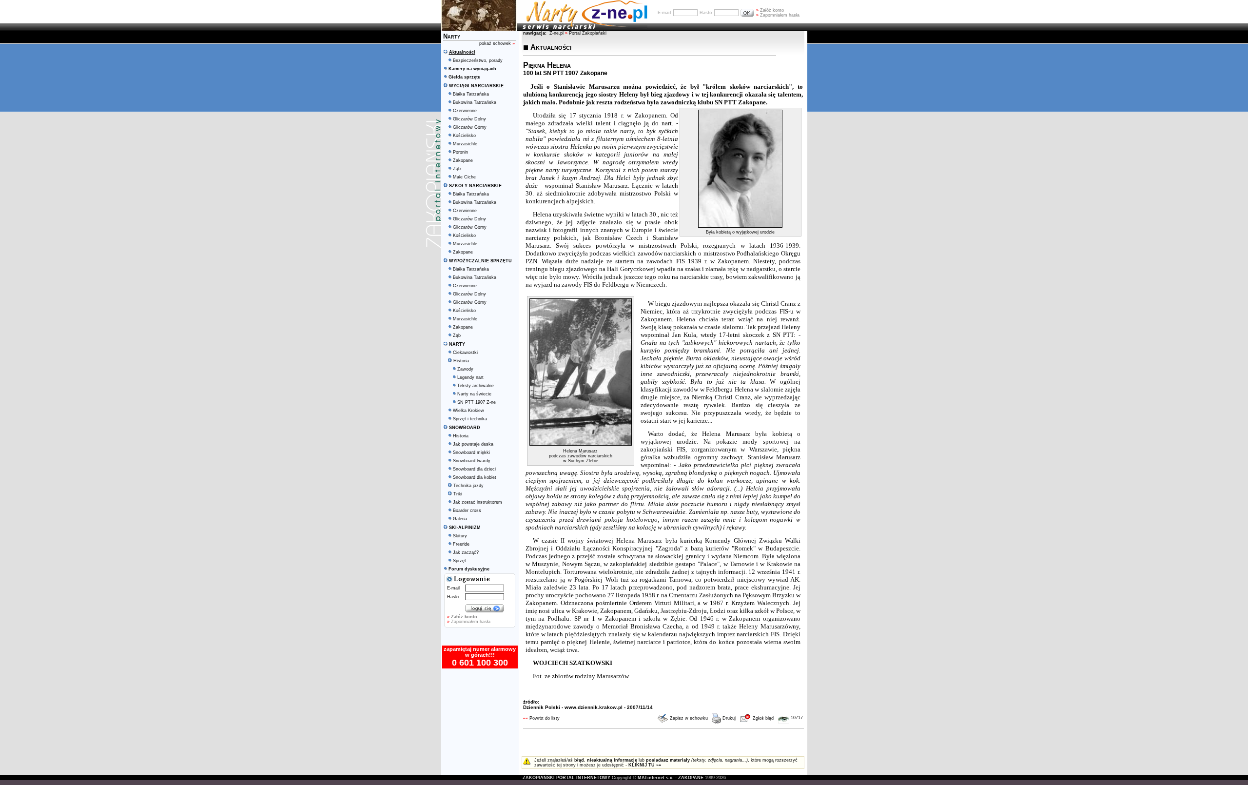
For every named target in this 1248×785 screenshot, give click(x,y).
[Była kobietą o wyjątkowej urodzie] (740, 226)
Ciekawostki (465, 352)
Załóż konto (770, 10)
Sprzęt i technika (470, 418)
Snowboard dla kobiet (474, 477)
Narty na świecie (474, 394)
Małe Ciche (464, 177)
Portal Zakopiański (587, 33)
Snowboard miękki (471, 452)
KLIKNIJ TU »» (644, 765)
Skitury (460, 535)
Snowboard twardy (471, 460)
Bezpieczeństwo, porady (478, 60)
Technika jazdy (468, 485)
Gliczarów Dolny (469, 119)
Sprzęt (459, 560)
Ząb (457, 168)
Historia (461, 360)
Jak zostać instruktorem (477, 502)
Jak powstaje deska (473, 444)
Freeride (461, 544)
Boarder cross (467, 510)
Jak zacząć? (466, 552)
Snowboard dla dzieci (474, 469)
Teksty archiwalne (475, 385)
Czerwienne (465, 110)
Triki (457, 493)
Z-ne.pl (557, 33)
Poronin (460, 152)
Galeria (460, 518)
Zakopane (463, 160)
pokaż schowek (497, 43)
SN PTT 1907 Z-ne (476, 402)
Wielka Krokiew (468, 410)
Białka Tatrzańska (471, 94)
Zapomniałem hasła (778, 15)
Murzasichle (465, 143)
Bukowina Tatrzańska (474, 102)
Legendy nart (470, 377)
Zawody (465, 369)
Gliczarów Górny (470, 127)
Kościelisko (464, 135)
